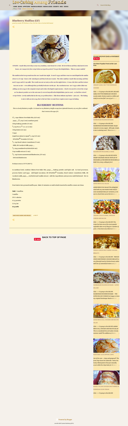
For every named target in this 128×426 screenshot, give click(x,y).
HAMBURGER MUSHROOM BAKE (103, 120)
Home (15, 6)
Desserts (56, 6)
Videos (66, 6)
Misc (61, 6)
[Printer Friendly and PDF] (17, 9)
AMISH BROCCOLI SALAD (101, 183)
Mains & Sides (47, 6)
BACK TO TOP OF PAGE (54, 237)
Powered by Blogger (65, 419)
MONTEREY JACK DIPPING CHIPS (103, 354)
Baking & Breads (36, 6)
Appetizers (26, 6)
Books (20, 6)
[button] (13, 27)
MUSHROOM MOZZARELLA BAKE (103, 151)
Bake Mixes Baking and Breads (22, 215)
